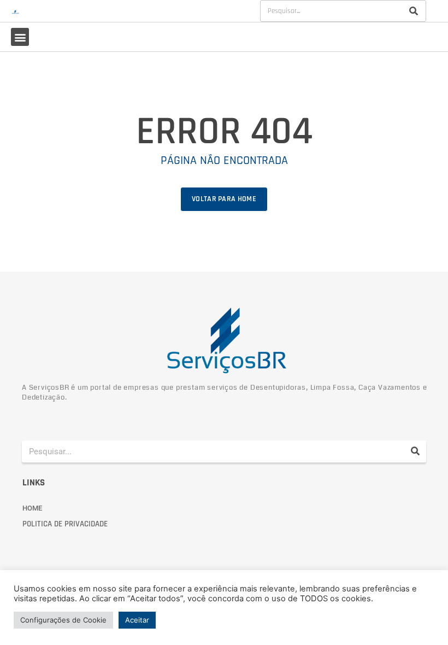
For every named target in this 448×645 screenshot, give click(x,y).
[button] (20, 37)
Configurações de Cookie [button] (63, 619)
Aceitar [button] (137, 619)
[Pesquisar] (414, 11)
